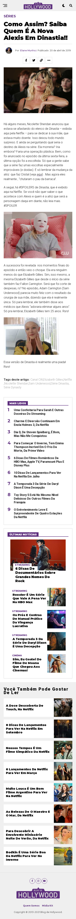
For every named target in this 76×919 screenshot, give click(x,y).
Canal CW (36, 379)
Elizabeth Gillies (53, 379)
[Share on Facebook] (26, 60)
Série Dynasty (12, 387)
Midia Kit (47, 905)
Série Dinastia (60, 383)
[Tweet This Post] (33, 60)
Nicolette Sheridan (16, 383)
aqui (39, 174)
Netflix (68, 379)
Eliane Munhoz (28, 50)
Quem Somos (31, 905)
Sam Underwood (40, 383)
